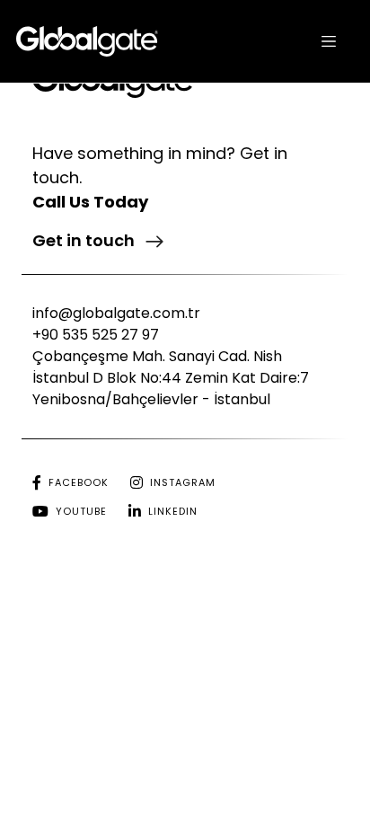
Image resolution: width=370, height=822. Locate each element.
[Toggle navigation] (329, 41)
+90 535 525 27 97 (95, 334)
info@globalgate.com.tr (116, 313)
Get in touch (85, 240)
